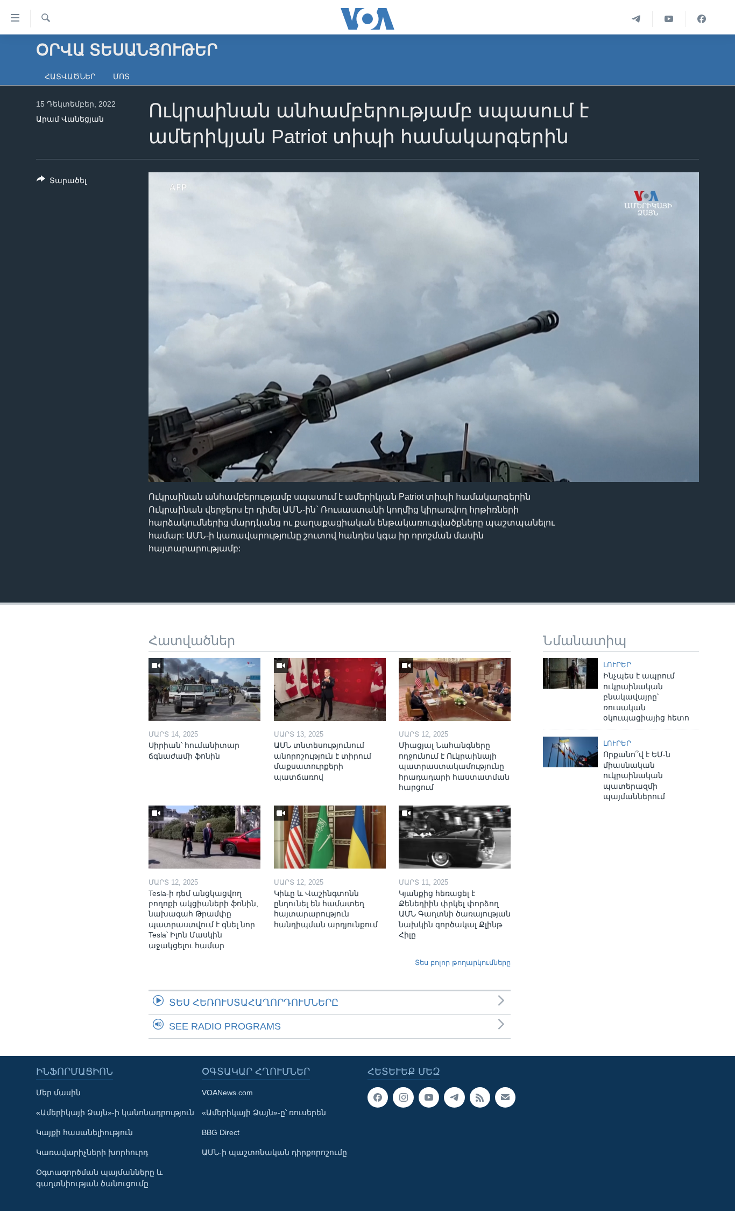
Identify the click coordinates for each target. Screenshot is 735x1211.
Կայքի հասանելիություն (84, 1132)
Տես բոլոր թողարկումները (463, 962)
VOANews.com (227, 1092)
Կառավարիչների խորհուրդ (92, 1152)
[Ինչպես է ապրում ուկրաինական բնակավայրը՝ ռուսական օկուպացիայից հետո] (570, 673)
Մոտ (121, 76)
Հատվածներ (70, 76)
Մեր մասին (58, 1092)
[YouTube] (669, 19)
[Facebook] (701, 19)
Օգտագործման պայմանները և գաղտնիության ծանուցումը (99, 1178)
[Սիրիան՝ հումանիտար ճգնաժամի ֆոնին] (204, 689)
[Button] (62, 182)
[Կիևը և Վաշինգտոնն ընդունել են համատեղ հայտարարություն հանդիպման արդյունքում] (330, 837)
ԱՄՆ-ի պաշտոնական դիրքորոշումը (274, 1152)
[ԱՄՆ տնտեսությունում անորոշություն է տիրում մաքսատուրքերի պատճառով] (330, 689)
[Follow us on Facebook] (377, 1097)
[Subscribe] (505, 1097)
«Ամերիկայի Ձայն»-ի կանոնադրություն (115, 1112)
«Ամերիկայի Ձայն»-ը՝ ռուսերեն (264, 1112)
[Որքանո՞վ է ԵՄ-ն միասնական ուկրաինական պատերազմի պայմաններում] (570, 752)
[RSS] (480, 1097)
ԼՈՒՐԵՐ (617, 665)
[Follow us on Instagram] (403, 1097)
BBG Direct (220, 1132)
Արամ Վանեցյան (70, 119)
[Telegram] (636, 19)
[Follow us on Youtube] (429, 1097)
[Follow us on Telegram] (454, 1097)
